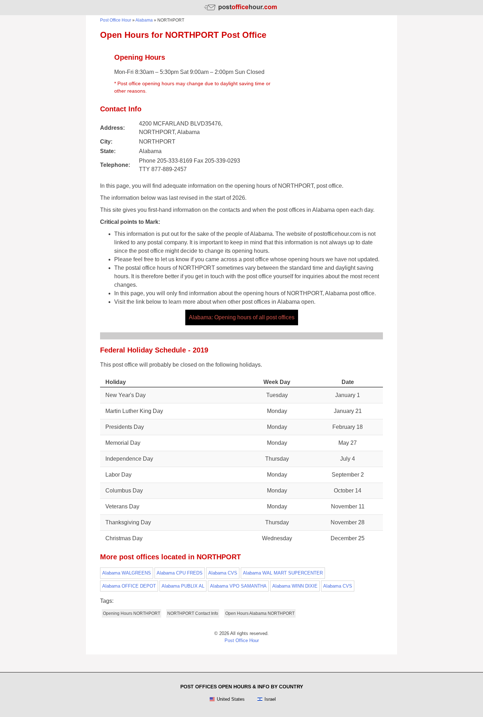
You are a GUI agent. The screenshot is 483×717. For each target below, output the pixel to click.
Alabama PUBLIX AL (183, 586)
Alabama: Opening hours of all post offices (242, 317)
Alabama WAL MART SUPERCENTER (283, 573)
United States (231, 699)
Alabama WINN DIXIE (295, 586)
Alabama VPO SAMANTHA (238, 586)
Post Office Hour (115, 20)
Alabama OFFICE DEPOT (129, 586)
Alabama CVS (222, 573)
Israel (270, 699)
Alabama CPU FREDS (180, 573)
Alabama (144, 20)
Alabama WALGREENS (126, 573)
